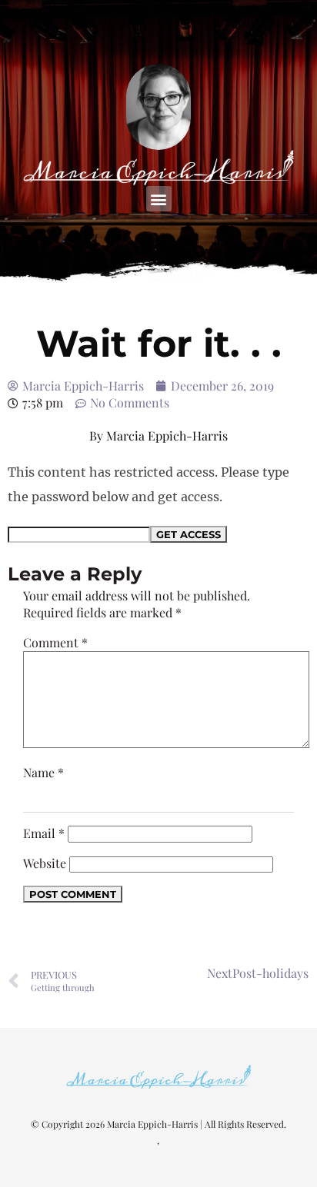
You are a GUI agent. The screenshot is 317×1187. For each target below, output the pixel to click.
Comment (55, 642)
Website (44, 863)
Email (44, 833)
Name (43, 772)
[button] (159, 198)
